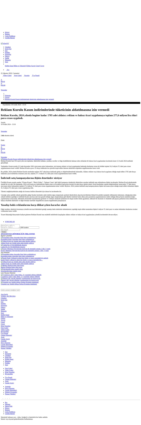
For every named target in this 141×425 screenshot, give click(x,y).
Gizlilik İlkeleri (10, 38)
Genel (38, 66)
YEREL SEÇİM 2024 (8, 296)
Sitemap (7, 404)
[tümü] (6, 64)
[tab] (72, 222)
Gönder (4, 232)
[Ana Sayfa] (6, 94)
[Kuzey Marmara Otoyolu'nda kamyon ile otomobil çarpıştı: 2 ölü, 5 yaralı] (25, 249)
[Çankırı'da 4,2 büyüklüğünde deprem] (14, 245)
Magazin (8, 60)
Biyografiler (5, 331)
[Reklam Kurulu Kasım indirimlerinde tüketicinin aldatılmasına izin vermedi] (26, 159)
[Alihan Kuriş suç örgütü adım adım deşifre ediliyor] (18, 241)
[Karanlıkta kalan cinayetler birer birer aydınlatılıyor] (18, 237)
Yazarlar (27, 75)
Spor (6, 62)
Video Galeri (7, 75)
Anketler (4, 341)
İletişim (7, 34)
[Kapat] (2, 288)
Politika (7, 52)
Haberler (8, 95)
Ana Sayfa (4, 294)
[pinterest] (13, 78)
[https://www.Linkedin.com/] (8, 41)
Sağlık (7, 58)
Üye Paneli (35, 75)
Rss (6, 402)
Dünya (7, 56)
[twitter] (4, 78)
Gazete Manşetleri (7, 344)
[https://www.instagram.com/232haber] (4, 41)
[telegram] (8, 78)
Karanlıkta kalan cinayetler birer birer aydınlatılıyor (17, 239)
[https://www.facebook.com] (6, 41)
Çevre (42, 66)
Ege (6, 51)
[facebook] (2, 78)
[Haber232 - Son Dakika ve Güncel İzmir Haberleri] (5, 43)
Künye (7, 32)
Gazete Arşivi (5, 339)
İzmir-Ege (8, 49)
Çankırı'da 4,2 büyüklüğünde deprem (13, 247)
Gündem (8, 47)
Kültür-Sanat (9, 66)
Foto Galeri (18, 75)
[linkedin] (11, 78)
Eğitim (28, 66)
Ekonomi (8, 54)
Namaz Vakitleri (6, 348)
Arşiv (2, 337)
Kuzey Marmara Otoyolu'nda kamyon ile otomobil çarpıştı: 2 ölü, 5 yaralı (25, 250)
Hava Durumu (5, 343)
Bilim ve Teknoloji (20, 66)
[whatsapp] (6, 78)
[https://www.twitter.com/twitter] (2, 41)
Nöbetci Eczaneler (7, 346)
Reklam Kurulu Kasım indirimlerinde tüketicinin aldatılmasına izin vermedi (29, 99)
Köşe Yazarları (5, 326)
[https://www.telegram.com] (10, 41)
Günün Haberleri (6, 335)
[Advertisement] (70, 15)
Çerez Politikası (10, 36)
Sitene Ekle (8, 406)
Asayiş (33, 66)
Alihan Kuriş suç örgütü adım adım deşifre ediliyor (17, 243)
